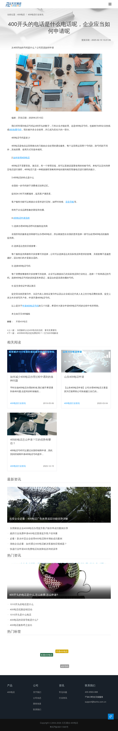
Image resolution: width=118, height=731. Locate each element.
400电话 (21, 14)
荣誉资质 (37, 703)
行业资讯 (63, 697)
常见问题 (63, 692)
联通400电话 (46, 650)
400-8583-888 (91, 691)
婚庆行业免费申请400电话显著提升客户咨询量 (34, 533)
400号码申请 (50, 666)
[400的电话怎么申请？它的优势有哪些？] (32, 423)
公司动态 (37, 697)
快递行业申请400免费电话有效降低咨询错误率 (34, 549)
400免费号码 (15, 129)
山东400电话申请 (74, 376)
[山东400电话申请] (86, 361)
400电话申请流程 (21, 217)
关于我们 (37, 692)
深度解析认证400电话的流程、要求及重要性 (37, 330)
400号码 (64, 656)
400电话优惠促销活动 (21, 609)
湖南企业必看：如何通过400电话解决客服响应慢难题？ (38, 543)
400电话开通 (67, 668)
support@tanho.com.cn (95, 701)
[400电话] (13, 4)
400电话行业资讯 (35, 14)
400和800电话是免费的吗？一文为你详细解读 (37, 332)
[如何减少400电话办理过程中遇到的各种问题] (32, 361)
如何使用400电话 (21, 157)
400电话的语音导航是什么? (24, 619)
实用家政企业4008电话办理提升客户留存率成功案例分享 (39, 528)
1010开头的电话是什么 (22, 604)
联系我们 (37, 709)
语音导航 (69, 201)
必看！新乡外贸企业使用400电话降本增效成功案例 (36, 538)
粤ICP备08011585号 (59, 726)
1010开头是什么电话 (20, 614)
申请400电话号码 (30, 305)
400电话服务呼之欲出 (21, 625)
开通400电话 (21, 321)
